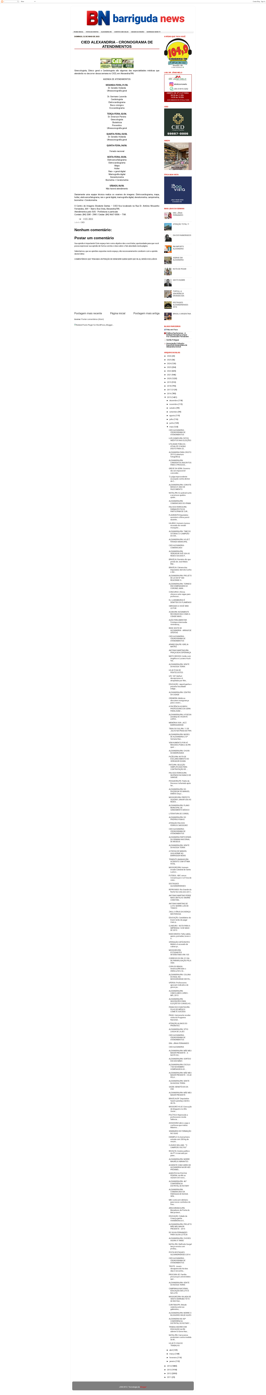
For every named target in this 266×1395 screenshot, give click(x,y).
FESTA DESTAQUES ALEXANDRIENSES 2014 (179, 1253)
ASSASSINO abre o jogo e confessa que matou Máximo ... (179, 1125)
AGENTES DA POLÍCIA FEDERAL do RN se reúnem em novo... (178, 1175)
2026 (169, 356)
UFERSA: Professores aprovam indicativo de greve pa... (178, 985)
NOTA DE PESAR (179, 269)
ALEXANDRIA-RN (106, 32)
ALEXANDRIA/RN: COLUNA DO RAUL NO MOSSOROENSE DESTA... (180, 976)
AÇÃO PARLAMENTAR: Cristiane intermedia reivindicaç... (178, 622)
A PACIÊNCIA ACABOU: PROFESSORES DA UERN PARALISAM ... (180, 708)
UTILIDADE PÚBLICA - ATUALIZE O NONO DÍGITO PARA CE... (177, 446)
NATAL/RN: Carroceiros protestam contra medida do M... (180, 1337)
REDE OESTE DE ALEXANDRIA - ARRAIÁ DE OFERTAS (180, 630)
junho (171, 423)
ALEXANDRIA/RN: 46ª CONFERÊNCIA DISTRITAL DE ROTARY (179, 1183)
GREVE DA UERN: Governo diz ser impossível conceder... (179, 470)
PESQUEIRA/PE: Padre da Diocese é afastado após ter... (180, 783)
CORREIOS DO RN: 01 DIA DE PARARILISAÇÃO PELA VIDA (180, 960)
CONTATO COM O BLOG (121, 32)
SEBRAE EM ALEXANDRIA (178, 259)
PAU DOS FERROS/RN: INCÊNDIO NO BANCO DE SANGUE (180, 775)
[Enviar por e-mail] (84, 219)
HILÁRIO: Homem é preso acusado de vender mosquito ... (179, 525)
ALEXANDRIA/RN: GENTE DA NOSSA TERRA (179, 665)
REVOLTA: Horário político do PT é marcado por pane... (179, 1153)
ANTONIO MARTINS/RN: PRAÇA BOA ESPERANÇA (180, 651)
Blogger (143, 1387)
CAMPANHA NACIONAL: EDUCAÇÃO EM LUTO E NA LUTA (179, 1290)
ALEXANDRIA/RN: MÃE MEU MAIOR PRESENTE (180, 1094)
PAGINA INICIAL (78, 32)
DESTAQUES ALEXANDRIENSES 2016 (180, 304)
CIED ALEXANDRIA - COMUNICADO (177, 546)
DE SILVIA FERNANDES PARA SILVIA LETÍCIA (178, 1233)
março (172, 1354)
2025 (169, 360)
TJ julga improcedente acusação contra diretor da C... (179, 479)
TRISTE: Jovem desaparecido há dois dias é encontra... (178, 1268)
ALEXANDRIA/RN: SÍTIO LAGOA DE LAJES (178, 1030)
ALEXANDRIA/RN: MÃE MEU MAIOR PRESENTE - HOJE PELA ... (180, 1075)
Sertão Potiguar (172, 340)
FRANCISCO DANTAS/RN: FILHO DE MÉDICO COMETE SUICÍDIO (179, 1009)
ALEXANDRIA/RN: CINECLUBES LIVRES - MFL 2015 (179, 993)
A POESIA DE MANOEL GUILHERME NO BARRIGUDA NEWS (178, 853)
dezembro (173, 400)
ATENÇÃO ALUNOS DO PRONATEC (178, 1024)
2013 (169, 1370)
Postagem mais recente (88, 313)
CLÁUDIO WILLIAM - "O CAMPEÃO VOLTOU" (178, 1146)
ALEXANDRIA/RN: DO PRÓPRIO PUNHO (177, 818)
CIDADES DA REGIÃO (137, 32)
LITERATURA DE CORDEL (179, 813)
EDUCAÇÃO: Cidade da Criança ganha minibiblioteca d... (178, 1218)
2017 (169, 390)
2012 (169, 1373)
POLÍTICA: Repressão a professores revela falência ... (178, 1117)
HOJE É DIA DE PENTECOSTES (176, 671)
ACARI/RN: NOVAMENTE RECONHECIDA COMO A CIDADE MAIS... (179, 614)
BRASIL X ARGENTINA (182, 314)
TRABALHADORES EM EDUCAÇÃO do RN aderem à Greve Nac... (178, 1329)
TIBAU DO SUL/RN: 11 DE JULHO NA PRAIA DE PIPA (180, 729)
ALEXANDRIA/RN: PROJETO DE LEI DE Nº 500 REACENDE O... (180, 578)
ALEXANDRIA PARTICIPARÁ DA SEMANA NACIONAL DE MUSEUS (180, 839)
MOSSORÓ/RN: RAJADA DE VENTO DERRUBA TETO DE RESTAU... (180, 1299)
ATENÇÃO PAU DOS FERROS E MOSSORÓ (178, 824)
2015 (169, 397)
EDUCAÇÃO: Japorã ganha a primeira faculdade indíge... (180, 686)
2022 (169, 371)
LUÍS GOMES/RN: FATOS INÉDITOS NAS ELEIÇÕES (180, 439)
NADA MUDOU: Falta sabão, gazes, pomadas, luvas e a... (180, 936)
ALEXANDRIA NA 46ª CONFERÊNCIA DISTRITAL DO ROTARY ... (180, 1321)
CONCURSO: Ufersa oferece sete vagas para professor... (179, 594)
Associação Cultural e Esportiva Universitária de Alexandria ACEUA (176, 345)
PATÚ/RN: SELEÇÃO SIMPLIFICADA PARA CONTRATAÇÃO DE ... (178, 767)
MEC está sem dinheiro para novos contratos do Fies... (179, 1202)
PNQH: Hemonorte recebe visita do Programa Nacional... (179, 1017)
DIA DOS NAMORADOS (182, 235)
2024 (169, 363)
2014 (169, 1366)
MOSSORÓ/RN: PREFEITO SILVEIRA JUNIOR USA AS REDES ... (180, 799)
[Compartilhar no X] (88, 219)
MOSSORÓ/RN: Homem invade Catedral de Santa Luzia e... (180, 869)
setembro (173, 412)
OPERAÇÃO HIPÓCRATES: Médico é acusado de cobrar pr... (179, 944)
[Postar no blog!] (86, 219)
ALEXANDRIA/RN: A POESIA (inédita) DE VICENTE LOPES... (180, 716)
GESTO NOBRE (179, 280)
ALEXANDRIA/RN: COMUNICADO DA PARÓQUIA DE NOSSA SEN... (178, 1192)
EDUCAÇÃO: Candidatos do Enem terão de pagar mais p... (180, 920)
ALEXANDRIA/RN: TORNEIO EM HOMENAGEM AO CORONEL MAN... (180, 586)
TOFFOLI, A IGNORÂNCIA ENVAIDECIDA (178, 293)
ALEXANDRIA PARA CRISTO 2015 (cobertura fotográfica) (180, 454)
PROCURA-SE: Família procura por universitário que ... (179, 1276)
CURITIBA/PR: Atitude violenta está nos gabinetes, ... (178, 1307)
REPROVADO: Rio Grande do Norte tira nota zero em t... (180, 890)
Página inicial (117, 313)
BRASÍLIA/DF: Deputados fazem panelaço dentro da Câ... (179, 1100)
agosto (172, 415)
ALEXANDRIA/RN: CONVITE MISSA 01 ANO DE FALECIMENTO (180, 487)
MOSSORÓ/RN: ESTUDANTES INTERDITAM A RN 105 (179, 952)
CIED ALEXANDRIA (176, 1047)
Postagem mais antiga (146, 313)
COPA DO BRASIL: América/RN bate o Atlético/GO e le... (177, 968)
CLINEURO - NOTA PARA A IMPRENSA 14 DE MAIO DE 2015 (179, 928)
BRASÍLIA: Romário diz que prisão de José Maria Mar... (180, 561)
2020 (169, 378)
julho (171, 419)
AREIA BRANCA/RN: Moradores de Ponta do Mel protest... (179, 1210)
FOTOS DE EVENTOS (92, 32)
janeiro (172, 1361)
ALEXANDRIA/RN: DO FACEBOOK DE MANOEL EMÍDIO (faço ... (179, 791)
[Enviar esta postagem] (79, 219)
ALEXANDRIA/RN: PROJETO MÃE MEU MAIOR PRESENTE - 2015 (180, 1226)
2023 (169, 367)
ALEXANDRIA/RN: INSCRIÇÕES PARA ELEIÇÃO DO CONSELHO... (180, 1001)
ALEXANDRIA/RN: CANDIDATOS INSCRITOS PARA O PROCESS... (180, 462)
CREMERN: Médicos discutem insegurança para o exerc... (179, 700)
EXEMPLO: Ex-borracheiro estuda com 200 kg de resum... (179, 1139)
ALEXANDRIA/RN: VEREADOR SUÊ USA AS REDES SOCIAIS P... (179, 553)
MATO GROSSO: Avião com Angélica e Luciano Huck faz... (180, 658)
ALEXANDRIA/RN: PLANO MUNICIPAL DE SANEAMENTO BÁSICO (179, 807)
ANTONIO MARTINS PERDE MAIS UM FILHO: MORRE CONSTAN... (180, 897)
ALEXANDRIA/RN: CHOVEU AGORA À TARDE (180, 1239)
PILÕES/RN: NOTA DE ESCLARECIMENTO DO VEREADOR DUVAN (179, 759)
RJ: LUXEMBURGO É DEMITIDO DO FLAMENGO (180, 601)
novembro (173, 404)
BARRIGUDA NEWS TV (153, 32)
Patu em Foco (172, 330)
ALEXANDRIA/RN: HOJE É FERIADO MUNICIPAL (179, 540)
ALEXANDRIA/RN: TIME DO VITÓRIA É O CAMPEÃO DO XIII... (180, 533)
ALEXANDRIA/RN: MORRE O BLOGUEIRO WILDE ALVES (180, 1314)
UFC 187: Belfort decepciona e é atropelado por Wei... (178, 678)
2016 (169, 393)
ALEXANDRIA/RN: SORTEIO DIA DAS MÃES (180, 1060)
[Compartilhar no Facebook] (90, 219)
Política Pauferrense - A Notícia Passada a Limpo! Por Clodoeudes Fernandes (177, 335)
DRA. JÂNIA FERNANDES (178, 214)
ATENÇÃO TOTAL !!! (181, 224)
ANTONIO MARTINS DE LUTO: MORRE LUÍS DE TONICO (179, 905)
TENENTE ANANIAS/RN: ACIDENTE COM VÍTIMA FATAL (179, 861)
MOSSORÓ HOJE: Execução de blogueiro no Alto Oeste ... (180, 1109)
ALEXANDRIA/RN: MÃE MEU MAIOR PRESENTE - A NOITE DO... (180, 1053)
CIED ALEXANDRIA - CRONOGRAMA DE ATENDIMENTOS (177, 432)
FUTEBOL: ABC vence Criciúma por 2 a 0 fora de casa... (180, 877)
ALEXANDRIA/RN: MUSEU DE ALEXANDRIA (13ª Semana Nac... (179, 736)
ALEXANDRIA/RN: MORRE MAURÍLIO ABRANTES (179, 1160)
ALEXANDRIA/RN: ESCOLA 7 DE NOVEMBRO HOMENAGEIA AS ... (179, 1066)
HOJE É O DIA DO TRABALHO (176, 1344)
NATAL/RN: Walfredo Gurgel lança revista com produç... (180, 1246)
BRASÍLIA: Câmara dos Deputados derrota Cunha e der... (180, 569)
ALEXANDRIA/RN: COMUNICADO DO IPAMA (180, 502)
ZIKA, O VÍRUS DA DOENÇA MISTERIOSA (180, 913)
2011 (169, 1377)
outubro (172, 408)
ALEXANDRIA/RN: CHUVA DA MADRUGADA (179, 752)
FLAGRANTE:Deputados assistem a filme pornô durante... (179, 517)
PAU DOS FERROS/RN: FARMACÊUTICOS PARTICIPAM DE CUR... (179, 509)
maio (171, 427)
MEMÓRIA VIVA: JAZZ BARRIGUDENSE (178, 724)
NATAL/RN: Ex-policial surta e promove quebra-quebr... (180, 495)
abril (171, 1350)
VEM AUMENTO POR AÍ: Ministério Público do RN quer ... (180, 745)
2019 (169, 382)
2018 (169, 386)
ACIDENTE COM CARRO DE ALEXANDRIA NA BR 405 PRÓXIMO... (180, 1167)
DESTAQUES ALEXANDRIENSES (177, 885)
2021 (169, 375)
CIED (83, 222)
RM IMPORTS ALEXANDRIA (178, 247)
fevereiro (173, 1357)
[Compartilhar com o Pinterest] (92, 219)
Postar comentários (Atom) (92, 319)
